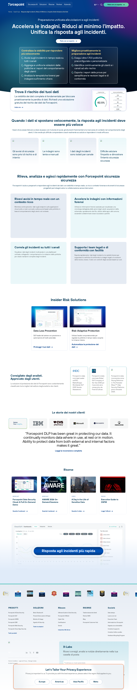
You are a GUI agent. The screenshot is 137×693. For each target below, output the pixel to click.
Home (10, 12)
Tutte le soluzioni (38, 626)
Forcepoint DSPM (13, 619)
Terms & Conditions (13, 661)
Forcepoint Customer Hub (90, 622)
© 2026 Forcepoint (13, 663)
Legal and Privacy (23, 661)
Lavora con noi (112, 616)
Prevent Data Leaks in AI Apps (41, 616)
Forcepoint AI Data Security (16, 613)
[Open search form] (101, 5)
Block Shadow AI (38, 613)
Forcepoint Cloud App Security (17, 629)
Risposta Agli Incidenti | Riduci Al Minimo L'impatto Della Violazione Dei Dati (44, 12)
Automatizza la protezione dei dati (85, 345)
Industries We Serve (64, 630)
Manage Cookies (32, 661)
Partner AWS (86, 616)
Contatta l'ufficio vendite (115, 632)
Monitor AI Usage (38, 619)
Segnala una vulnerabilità (115, 625)
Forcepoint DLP (12, 616)
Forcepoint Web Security (15, 625)
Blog (84, 619)
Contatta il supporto (114, 629)
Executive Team (112, 619)
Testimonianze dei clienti (90, 613)
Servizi (60, 625)
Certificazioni (61, 622)
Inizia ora (18, 107)
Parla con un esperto (115, 5)
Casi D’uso (16, 12)
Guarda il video (77, 511)
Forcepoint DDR (12, 622)
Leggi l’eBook (105, 511)
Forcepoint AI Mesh (63, 616)
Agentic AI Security (38, 622)
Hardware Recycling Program (116, 635)
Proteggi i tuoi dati (41, 347)
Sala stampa (111, 613)
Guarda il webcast (19, 511)
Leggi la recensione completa (68, 451)
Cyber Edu (61, 619)
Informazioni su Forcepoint (115, 622)
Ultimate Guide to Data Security (67, 613)
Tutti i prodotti (12, 633)
